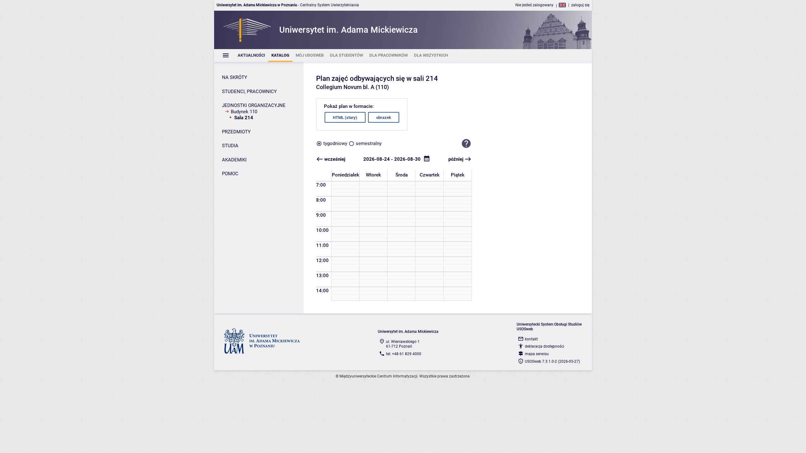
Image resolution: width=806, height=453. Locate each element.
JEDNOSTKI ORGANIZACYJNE (254, 105)
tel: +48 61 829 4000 (403, 354)
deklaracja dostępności (544, 346)
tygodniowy (335, 143)
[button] (466, 143)
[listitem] (251, 55)
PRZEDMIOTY (236, 132)
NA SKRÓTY (234, 77)
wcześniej (334, 159)
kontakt (531, 339)
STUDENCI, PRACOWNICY (249, 91)
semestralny (369, 143)
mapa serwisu (537, 354)
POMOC (230, 173)
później (455, 159)
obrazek (383, 117)
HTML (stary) (345, 117)
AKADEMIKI (234, 160)
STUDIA (230, 145)
